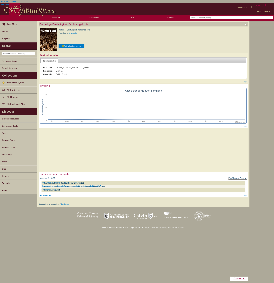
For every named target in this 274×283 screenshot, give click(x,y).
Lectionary (7, 155)
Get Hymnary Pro (178, 227)
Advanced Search (10, 61)
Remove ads (242, 7)
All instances (45, 195)
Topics (5, 133)
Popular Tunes (8, 147)
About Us (6, 190)
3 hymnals (73, 33)
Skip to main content (8, 1)
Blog (4, 169)
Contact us (65, 204)
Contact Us (127, 227)
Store (131, 17)
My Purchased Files (16, 104)
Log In (5, 31)
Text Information (49, 61)
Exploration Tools (10, 126)
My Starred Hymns (15, 83)
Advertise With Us (140, 227)
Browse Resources (10, 119)
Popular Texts (8, 140)
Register (267, 11)
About (104, 227)
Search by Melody (10, 68)
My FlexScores (13, 90)
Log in (258, 11)
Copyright (111, 227)
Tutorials (6, 183)
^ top (244, 81)
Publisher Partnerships (157, 227)
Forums (5, 176)
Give (169, 227)
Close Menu (11, 24)
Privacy (119, 227)
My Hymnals (12, 97)
